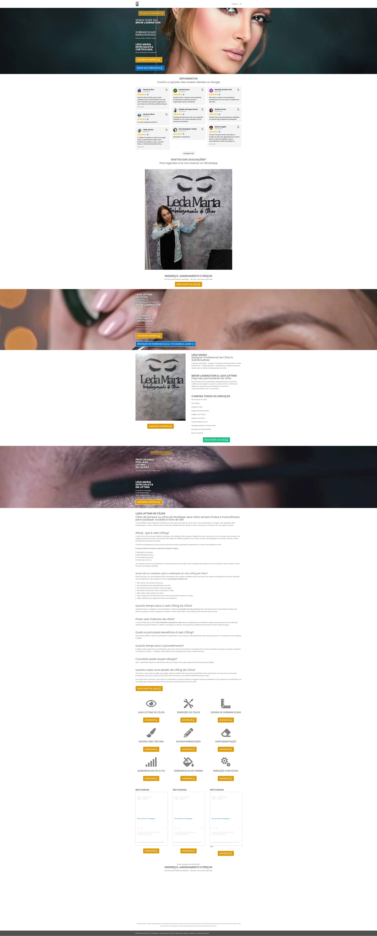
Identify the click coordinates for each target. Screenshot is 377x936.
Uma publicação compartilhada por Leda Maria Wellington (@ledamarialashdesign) (163, 842)
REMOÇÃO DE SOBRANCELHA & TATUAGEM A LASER (164, 343)
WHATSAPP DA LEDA (187, 284)
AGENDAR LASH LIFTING (158, 453)
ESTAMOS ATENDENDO (150, 13)
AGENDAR (150, 720)
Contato (235, 4)
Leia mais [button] (140, 107)
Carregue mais (188, 153)
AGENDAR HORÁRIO (147, 59)
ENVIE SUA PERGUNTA (148, 67)
